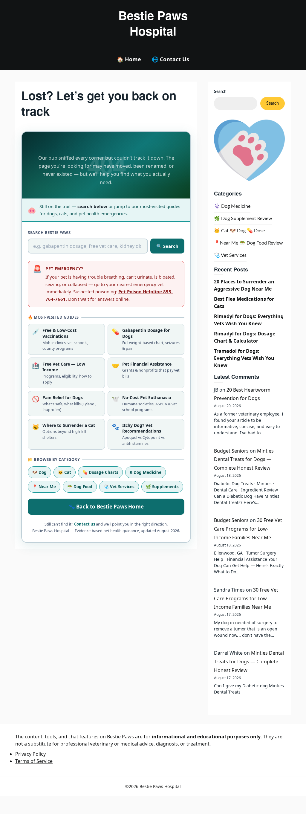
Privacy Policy (30, 754)
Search (220, 92)
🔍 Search (167, 246)
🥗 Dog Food (79, 486)
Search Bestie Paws (49, 232)
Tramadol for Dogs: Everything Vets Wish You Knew (244, 358)
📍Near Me (226, 243)
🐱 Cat (64, 472)
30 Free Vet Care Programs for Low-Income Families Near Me (248, 529)
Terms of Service (34, 761)
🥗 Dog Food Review (261, 243)
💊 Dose (256, 230)
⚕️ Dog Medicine (232, 206)
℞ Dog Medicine (145, 472)
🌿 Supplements (162, 486)
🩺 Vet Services (119, 486)
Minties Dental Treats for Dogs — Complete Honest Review (244, 459)
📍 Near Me (44, 486)
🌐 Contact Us (170, 59)
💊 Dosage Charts (100, 472)
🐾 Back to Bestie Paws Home (106, 506)
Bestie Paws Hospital (153, 23)
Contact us (84, 524)
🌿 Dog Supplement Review (243, 218)
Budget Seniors (231, 451)
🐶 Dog (39, 472)
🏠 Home (129, 59)
